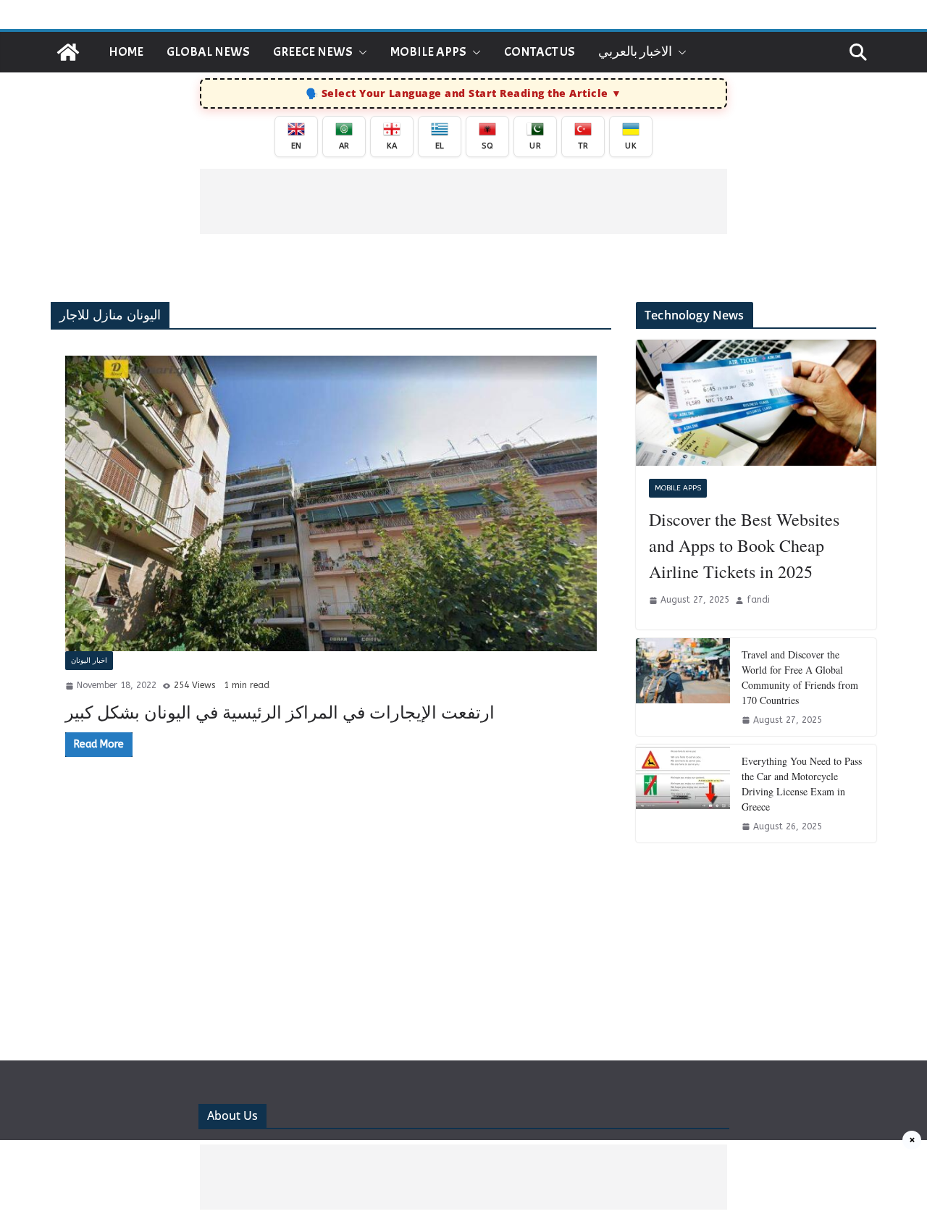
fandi (758, 600)
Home (126, 51)
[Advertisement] (463, 201)
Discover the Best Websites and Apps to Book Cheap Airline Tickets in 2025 (744, 545)
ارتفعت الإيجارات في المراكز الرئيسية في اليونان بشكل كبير (280, 712)
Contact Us (539, 51)
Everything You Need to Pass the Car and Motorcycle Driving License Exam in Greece (802, 783)
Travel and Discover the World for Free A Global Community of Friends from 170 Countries (800, 677)
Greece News (313, 51)
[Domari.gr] (68, 52)
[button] (360, 52)
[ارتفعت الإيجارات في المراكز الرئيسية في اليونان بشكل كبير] (331, 503)
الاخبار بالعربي (635, 51)
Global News (208, 51)
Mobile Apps (428, 51)
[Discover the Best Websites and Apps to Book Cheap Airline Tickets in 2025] (756, 403)
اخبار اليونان (89, 660)
